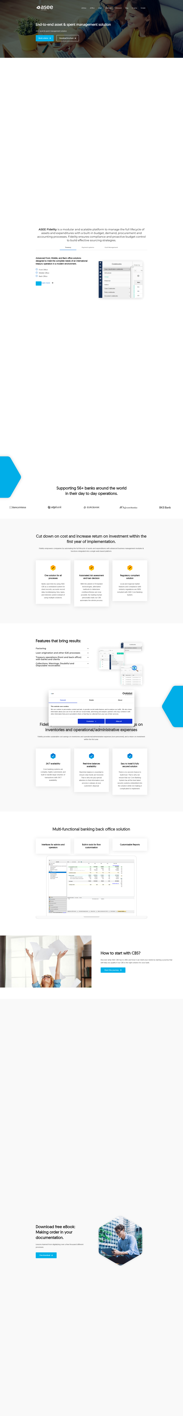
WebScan (109, 8)
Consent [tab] (63, 700)
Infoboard (118, 8)
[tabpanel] (91, 278)
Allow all (119, 721)
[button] (62, 648)
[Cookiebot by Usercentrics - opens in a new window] (124, 693)
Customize (90, 721)
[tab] (68, 247)
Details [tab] (91, 700)
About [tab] (120, 700)
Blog (126, 8)
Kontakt (143, 8)
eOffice (92, 8)
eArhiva (83, 8)
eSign (100, 8)
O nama (134, 8)
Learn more (46, 283)
